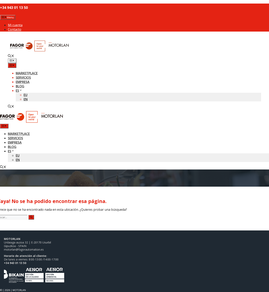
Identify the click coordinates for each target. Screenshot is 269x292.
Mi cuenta (15, 25)
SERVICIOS (23, 77)
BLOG (20, 86)
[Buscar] (31, 217)
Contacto (14, 29)
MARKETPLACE (27, 73)
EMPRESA (23, 82)
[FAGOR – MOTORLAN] (31, 121)
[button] (11, 56)
